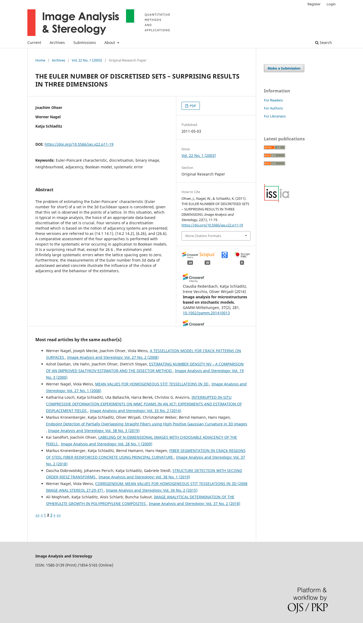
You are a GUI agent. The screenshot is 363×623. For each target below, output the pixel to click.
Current (34, 42)
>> (59, 515)
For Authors (273, 108)
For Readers (273, 100)
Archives (57, 42)
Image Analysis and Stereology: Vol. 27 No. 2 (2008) (113, 357)
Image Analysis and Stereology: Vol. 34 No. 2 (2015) (151, 490)
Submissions (84, 42)
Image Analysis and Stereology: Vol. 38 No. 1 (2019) (144, 476)
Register (313, 4)
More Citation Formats (203, 235)
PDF (192, 105)
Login (331, 4)
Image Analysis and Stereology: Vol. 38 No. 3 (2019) (94, 430)
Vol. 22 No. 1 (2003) (87, 60)
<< (37, 515)
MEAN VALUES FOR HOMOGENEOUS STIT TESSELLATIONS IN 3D (152, 383)
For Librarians (275, 116)
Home (40, 60)
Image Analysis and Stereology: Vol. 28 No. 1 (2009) (106, 443)
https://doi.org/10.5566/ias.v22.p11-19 (79, 144)
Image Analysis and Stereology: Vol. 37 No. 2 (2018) (194, 503)
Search (325, 42)
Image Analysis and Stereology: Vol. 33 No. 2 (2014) (135, 410)
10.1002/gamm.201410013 (206, 312)
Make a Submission (284, 68)
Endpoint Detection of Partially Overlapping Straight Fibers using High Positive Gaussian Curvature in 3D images (146, 423)
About (110, 42)
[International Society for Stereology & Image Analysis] (276, 201)
